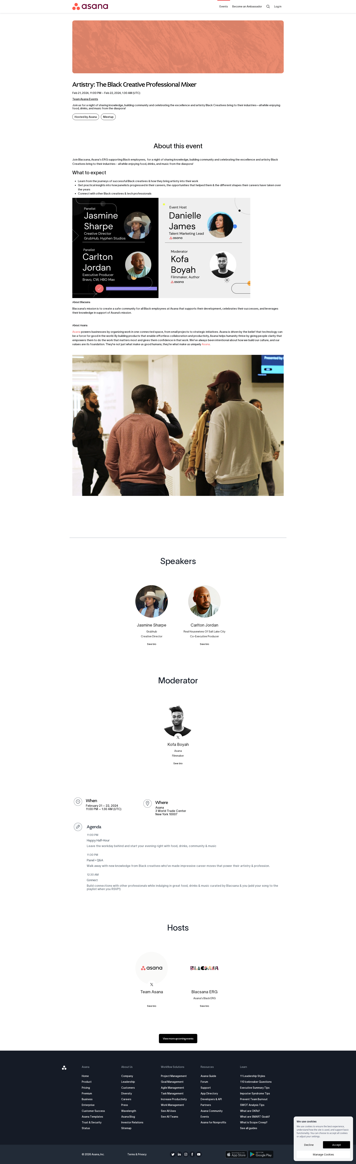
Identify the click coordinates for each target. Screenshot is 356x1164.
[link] (178, 1038)
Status (86, 1128)
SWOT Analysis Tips (252, 1104)
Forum (204, 1081)
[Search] (268, 6)
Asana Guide (208, 1076)
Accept (336, 1145)
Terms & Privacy (136, 1154)
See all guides (248, 1128)
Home (85, 1076)
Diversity (126, 1093)
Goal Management (172, 1081)
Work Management (172, 1104)
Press (124, 1104)
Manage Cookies (323, 1154)
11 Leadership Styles (252, 1076)
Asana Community (211, 1110)
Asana (76, 331)
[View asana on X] (178, 737)
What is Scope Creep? (253, 1122)
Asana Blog (128, 1116)
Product (87, 1081)
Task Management (172, 1093)
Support (206, 1087)
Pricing (86, 1087)
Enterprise (88, 1104)
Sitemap (126, 1128)
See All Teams (169, 1116)
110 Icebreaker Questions (256, 1081)
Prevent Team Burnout (254, 1099)
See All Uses (168, 1110)
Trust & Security (91, 1122)
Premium (87, 1093)
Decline (309, 1145)
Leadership (128, 1081)
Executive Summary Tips (255, 1087)
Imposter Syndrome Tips (255, 1093)
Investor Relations (132, 1122)
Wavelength (128, 1110)
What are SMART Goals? (255, 1116)
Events (224, 6)
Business (87, 1099)
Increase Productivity (174, 1099)
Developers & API (211, 1099)
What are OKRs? (250, 1110)
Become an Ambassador (247, 6)
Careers (126, 1099)
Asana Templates (92, 1116)
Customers (128, 1087)
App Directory (209, 1093)
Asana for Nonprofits (213, 1122)
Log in (277, 6)
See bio (151, 644)
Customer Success (93, 1110)
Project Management (174, 1076)
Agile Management (172, 1087)
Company (127, 1076)
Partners (206, 1104)
